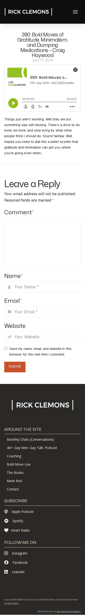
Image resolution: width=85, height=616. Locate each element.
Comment (19, 212)
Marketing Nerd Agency (69, 611)
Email (13, 301)
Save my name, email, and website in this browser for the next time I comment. (40, 351)
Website (15, 326)
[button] (75, 12)
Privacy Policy (11, 603)
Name (13, 276)
